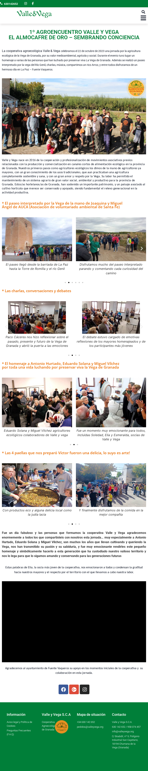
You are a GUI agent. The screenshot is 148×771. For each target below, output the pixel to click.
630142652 (11, 3)
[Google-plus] (74, 689)
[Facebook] (63, 689)
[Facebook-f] (33, 3)
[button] (143, 12)
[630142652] (1, 3)
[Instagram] (26, 3)
